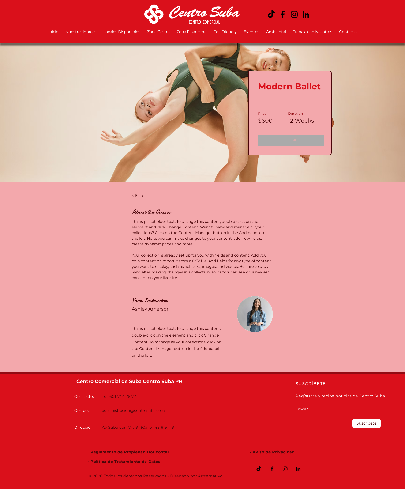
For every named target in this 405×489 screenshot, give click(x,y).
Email (301, 409)
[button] (291, 140)
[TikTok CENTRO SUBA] (271, 14)
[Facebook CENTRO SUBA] (282, 14)
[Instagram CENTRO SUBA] (294, 14)
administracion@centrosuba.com (133, 410)
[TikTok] (259, 469)
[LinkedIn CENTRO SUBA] (305, 14)
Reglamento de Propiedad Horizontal (129, 452)
